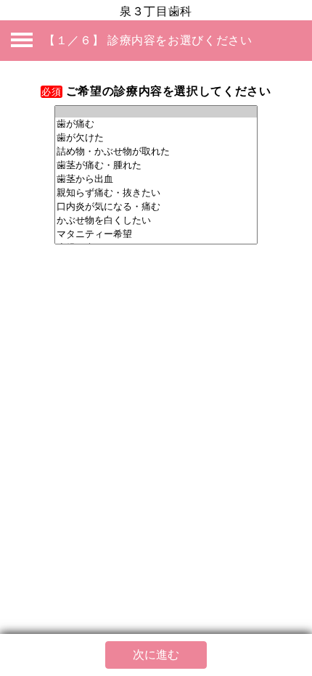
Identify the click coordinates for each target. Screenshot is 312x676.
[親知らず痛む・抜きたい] (156, 193)
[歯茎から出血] (156, 179)
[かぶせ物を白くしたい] (156, 221)
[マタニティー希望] (156, 235)
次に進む (156, 654)
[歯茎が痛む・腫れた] (156, 166)
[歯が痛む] (156, 124)
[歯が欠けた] (156, 138)
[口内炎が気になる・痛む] (156, 207)
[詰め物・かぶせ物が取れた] (156, 152)
